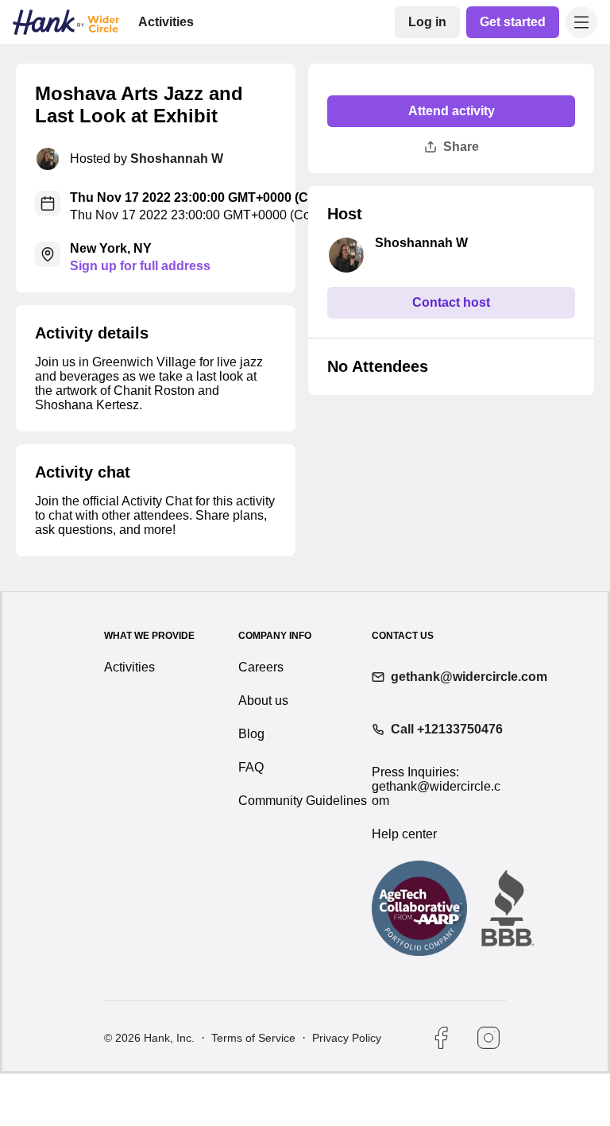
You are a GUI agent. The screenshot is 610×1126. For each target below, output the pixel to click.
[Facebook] (440, 1037)
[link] (427, 22)
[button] (581, 22)
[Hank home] (66, 22)
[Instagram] (488, 1037)
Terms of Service (253, 1037)
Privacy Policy (346, 1037)
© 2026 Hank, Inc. (149, 1037)
